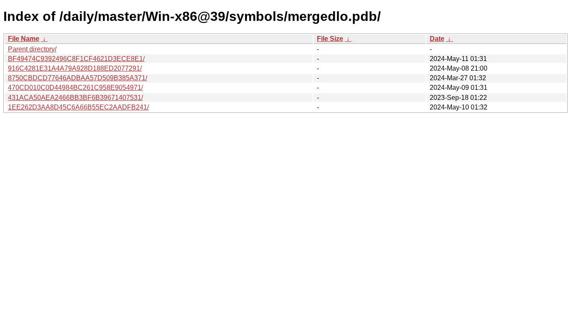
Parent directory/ (32, 49)
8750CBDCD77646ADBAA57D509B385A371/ (77, 78)
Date (437, 38)
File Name (23, 38)
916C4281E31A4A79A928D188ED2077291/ (75, 68)
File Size (330, 38)
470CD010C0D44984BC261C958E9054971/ (75, 87)
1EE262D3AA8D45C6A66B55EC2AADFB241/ (78, 107)
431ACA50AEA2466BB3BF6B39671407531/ (75, 97)
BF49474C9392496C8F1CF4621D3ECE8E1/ (76, 58)
